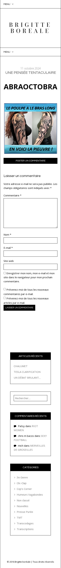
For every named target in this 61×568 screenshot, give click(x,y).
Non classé (23, 500)
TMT (19, 517)
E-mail (8, 247)
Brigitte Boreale (30, 28)
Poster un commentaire (30, 161)
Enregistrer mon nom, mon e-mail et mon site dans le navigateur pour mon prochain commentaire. (29, 277)
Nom (7, 234)
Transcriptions (25, 529)
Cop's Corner (24, 488)
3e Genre (22, 477)
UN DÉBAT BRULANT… (27, 377)
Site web (9, 261)
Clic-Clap (21, 483)
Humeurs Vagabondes (30, 494)
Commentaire (12, 195)
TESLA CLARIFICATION (27, 371)
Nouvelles (22, 506)
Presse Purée (25, 511)
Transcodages (25, 523)
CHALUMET (20, 366)
